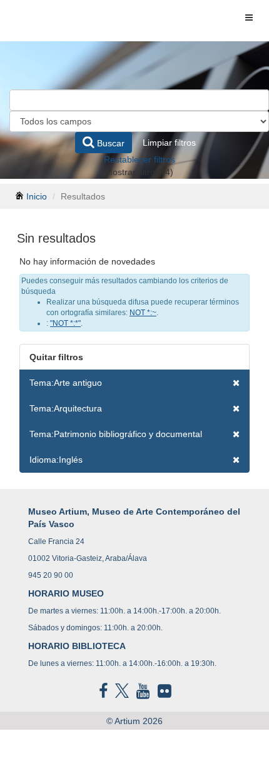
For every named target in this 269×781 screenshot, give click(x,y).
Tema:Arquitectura (65, 408)
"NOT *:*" (65, 323)
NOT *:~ (142, 312)
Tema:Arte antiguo (65, 383)
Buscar (109, 143)
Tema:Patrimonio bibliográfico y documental (115, 434)
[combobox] (139, 100)
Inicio (36, 196)
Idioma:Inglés (56, 460)
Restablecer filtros (139, 159)
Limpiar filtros (169, 143)
